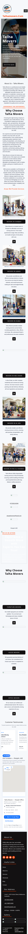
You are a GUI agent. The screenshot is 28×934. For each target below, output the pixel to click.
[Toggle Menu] (25, 11)
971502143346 (14, 503)
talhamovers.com (13, 16)
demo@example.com (10, 907)
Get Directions (9, 821)
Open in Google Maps (13, 817)
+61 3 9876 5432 (8, 903)
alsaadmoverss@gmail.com (14, 515)
